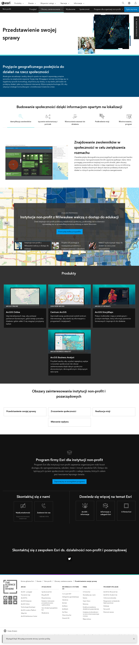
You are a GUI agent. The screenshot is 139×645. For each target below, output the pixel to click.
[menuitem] (29, 592)
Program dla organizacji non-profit (107, 9)
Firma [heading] (85, 587)
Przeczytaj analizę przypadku (69, 231)
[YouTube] (15, 602)
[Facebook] (5, 598)
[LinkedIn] (15, 598)
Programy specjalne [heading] (110, 587)
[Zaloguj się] (135, 3)
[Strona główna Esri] (6, 3)
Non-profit (7, 9)
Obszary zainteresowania (50, 9)
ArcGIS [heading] (23, 587)
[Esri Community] (5, 602)
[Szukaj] (123, 3)
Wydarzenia (70, 9)
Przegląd (32, 9)
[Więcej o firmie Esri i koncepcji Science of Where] (10, 587)
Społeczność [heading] (46, 587)
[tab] (20, 119)
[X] (10, 598)
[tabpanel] (69, 154)
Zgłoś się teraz (131, 9)
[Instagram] (10, 602)
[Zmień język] (129, 3)
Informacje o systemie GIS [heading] (70, 588)
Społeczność (84, 9)
